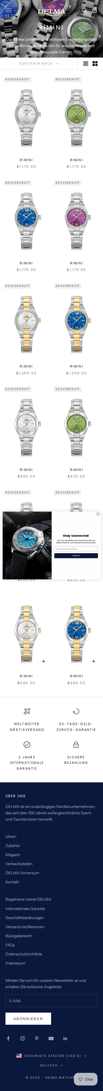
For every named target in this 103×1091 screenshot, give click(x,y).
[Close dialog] (97, 514)
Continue (76, 555)
